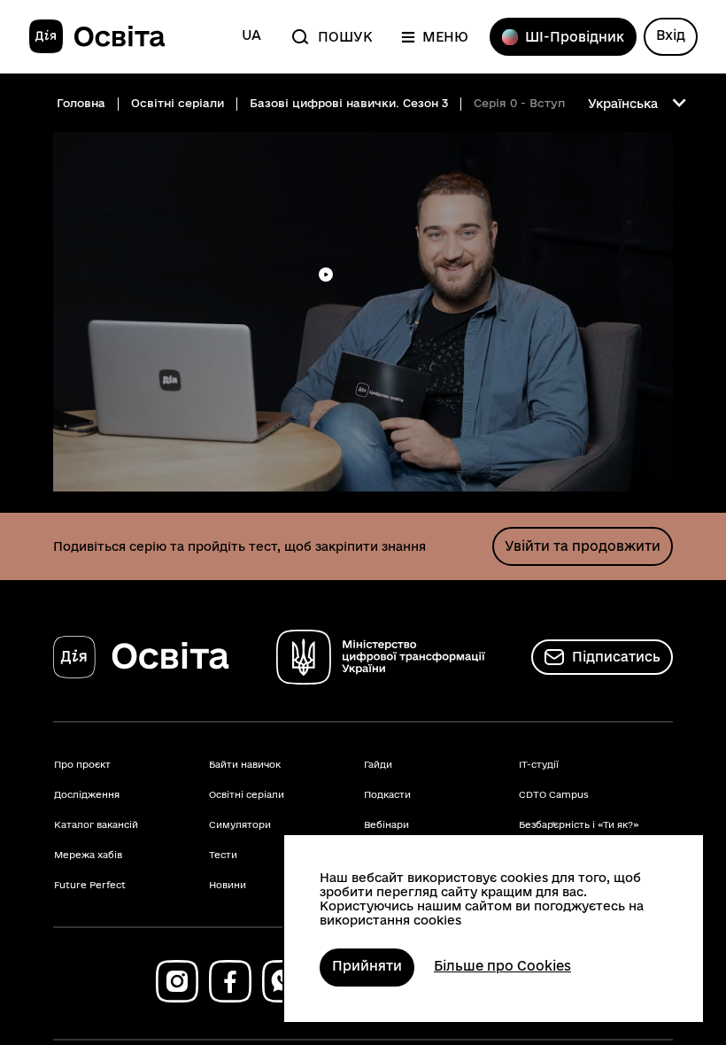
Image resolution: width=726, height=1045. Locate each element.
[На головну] (96, 37)
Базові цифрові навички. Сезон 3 (349, 102)
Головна (81, 102)
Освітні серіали (177, 102)
